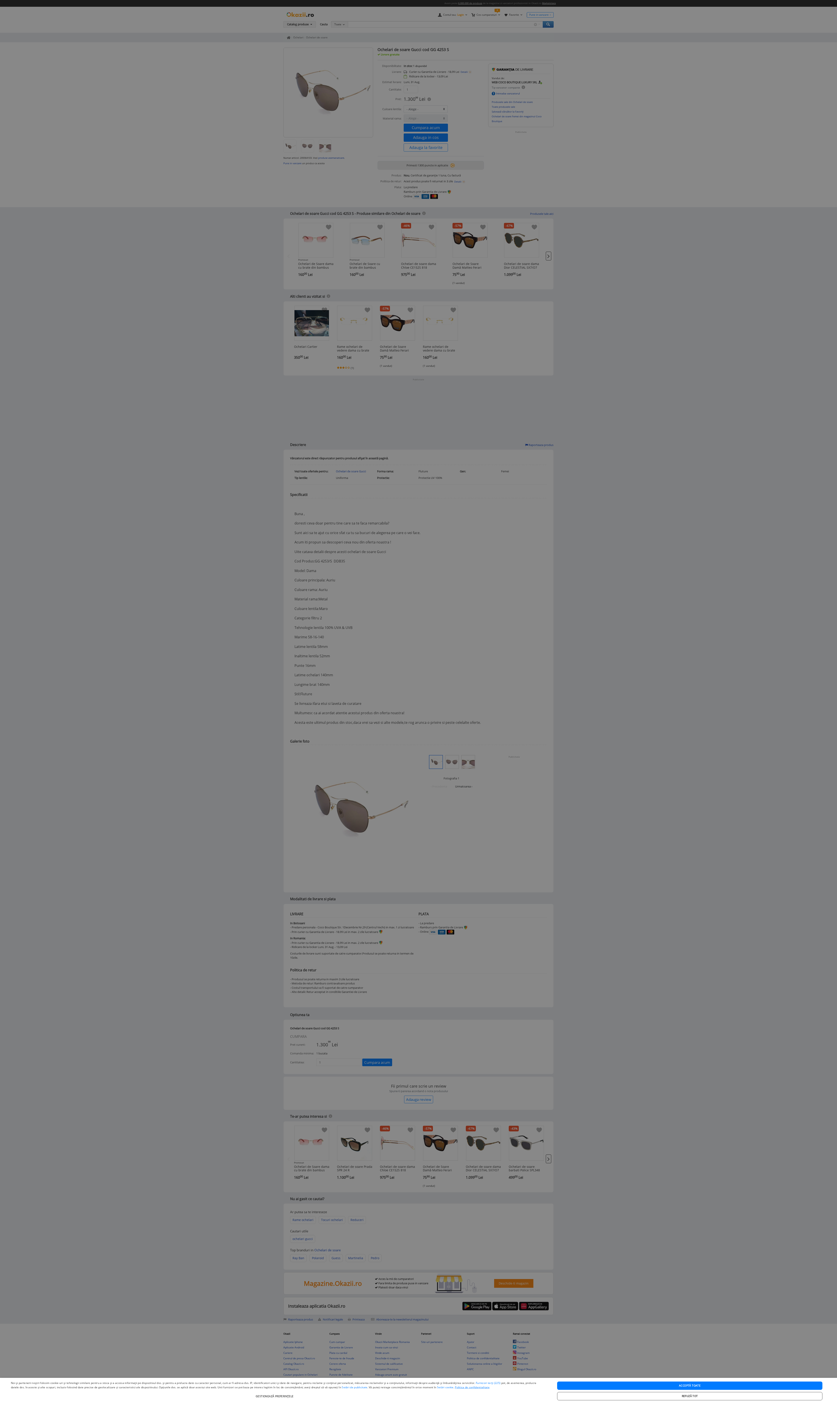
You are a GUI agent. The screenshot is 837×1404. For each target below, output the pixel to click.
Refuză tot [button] (690, 1396)
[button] (275, 1394)
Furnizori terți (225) (488, 1383)
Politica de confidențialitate (472, 1387)
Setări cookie (445, 1387)
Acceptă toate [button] (690, 1385)
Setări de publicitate (354, 1387)
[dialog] (418, 1391)
